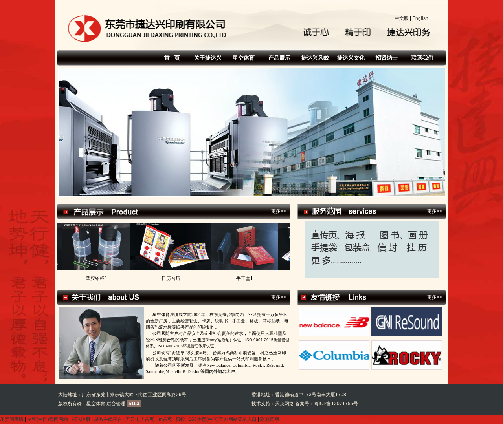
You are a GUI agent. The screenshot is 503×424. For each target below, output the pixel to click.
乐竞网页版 (12, 419)
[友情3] (334, 368)
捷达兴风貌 (315, 58)
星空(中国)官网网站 (47, 419)
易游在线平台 (108, 419)
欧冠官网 (269, 419)
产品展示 (279, 58)
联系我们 (422, 58)
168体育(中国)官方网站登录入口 (223, 419)
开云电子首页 (140, 419)
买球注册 (81, 419)
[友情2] (406, 335)
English (420, 18)
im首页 (165, 419)
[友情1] (334, 335)
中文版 (402, 18)
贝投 (180, 419)
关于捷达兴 (208, 58)
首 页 (172, 58)
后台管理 (115, 403)
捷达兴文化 (351, 58)
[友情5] (406, 368)
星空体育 (244, 58)
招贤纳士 (387, 58)
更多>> (278, 211)
